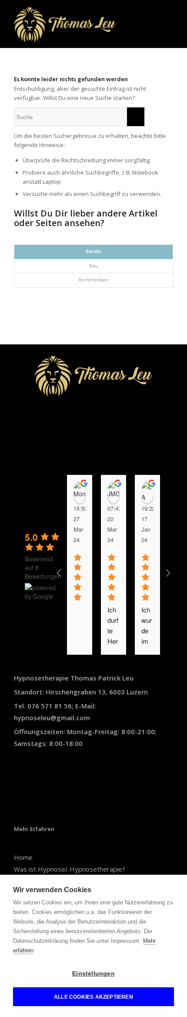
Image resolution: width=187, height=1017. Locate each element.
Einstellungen (93, 973)
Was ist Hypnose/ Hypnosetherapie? (69, 869)
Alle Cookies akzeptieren (93, 997)
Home (23, 857)
